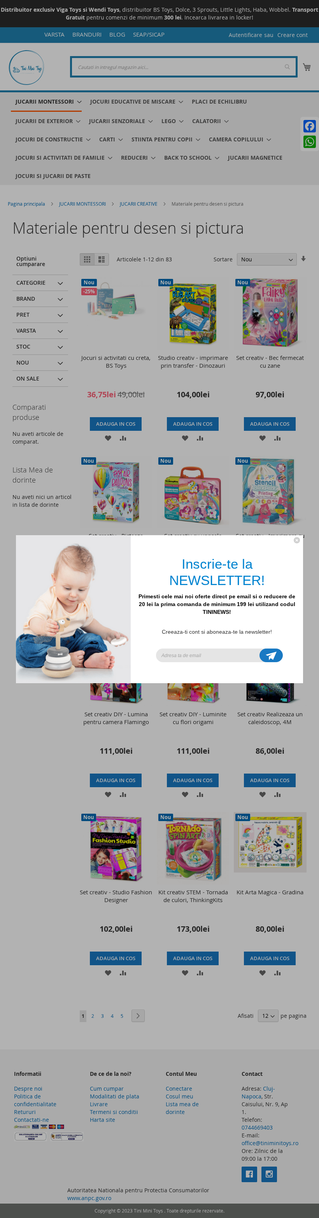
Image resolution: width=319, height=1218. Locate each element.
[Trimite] (271, 655)
